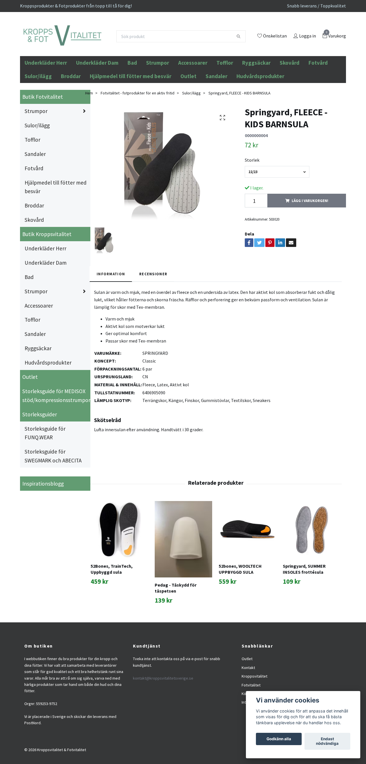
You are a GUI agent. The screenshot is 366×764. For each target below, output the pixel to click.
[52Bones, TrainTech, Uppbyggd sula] (119, 568)
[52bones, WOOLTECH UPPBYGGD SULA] (247, 568)
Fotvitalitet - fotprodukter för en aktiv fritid (137, 131)
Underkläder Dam (97, 101)
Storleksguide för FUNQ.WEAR (45, 472)
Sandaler (216, 115)
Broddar (71, 115)
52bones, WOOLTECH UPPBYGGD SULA (240, 608)
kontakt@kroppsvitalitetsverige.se (163, 716)
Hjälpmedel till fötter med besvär (130, 115)
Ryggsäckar (256, 101)
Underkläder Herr (46, 101)
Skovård (289, 101)
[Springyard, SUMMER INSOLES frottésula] (311, 568)
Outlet (188, 115)
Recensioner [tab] (153, 312)
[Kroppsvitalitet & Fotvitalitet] (100, 52)
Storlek (252, 198)
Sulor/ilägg (38, 115)
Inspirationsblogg (43, 522)
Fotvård (318, 101)
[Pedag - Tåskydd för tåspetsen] (183, 578)
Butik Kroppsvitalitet (46, 273)
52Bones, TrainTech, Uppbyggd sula (112, 608)
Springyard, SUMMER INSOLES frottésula (304, 608)
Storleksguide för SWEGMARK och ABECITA (53, 495)
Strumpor (157, 101)
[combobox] (277, 211)
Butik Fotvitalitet (42, 135)
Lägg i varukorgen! (310, 239)
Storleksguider (39, 453)
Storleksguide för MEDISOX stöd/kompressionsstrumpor (56, 434)
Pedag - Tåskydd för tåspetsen (175, 627)
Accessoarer (192, 101)
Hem (89, 131)
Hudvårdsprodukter (260, 115)
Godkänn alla (278, 739)
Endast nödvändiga (327, 741)
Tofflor (224, 101)
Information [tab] (111, 312)
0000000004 (256, 174)
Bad (132, 101)
